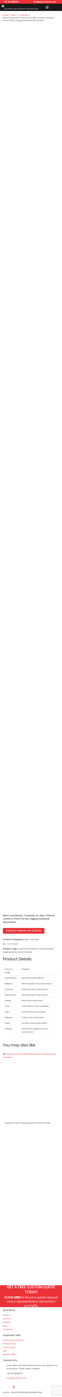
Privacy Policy (9, 1343)
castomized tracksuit (28, 948)
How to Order (9, 1347)
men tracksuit (25, 952)
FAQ (5, 1351)
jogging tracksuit (10, 952)
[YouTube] (28, 1387)
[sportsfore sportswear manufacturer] (20, 7)
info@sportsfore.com (17, 1378)
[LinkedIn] (21, 1387)
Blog (5, 1325)
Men (14, 15)
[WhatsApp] (49, 1387)
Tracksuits (23, 15)
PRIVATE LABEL (9, 1354)
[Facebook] (6, 1387)
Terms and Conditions (13, 1340)
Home (6, 15)
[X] (13, 1387)
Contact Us (8, 1329)
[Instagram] (35, 1387)
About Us (7, 1318)
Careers (7, 1322)
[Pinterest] (42, 1387)
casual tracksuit (46, 948)
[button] (47, 7)
